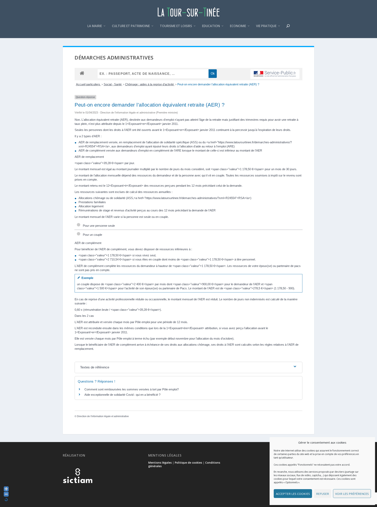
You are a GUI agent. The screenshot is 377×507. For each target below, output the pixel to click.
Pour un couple (91, 234)
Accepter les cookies (293, 494)
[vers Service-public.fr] (274, 74)
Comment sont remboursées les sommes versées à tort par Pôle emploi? (131, 389)
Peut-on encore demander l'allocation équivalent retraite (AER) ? (218, 84)
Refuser (322, 494)
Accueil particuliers (88, 84)
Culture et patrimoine (131, 26)
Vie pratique (266, 26)
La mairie (94, 26)
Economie (238, 26)
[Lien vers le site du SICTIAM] (77, 489)
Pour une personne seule (98, 225)
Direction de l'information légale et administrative (103, 416)
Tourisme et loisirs (176, 26)
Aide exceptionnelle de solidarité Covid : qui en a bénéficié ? (122, 394)
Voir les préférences (352, 494)
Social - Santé (113, 84)
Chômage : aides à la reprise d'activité (150, 84)
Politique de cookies (188, 462)
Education (211, 26)
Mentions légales (160, 462)
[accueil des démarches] (82, 73)
